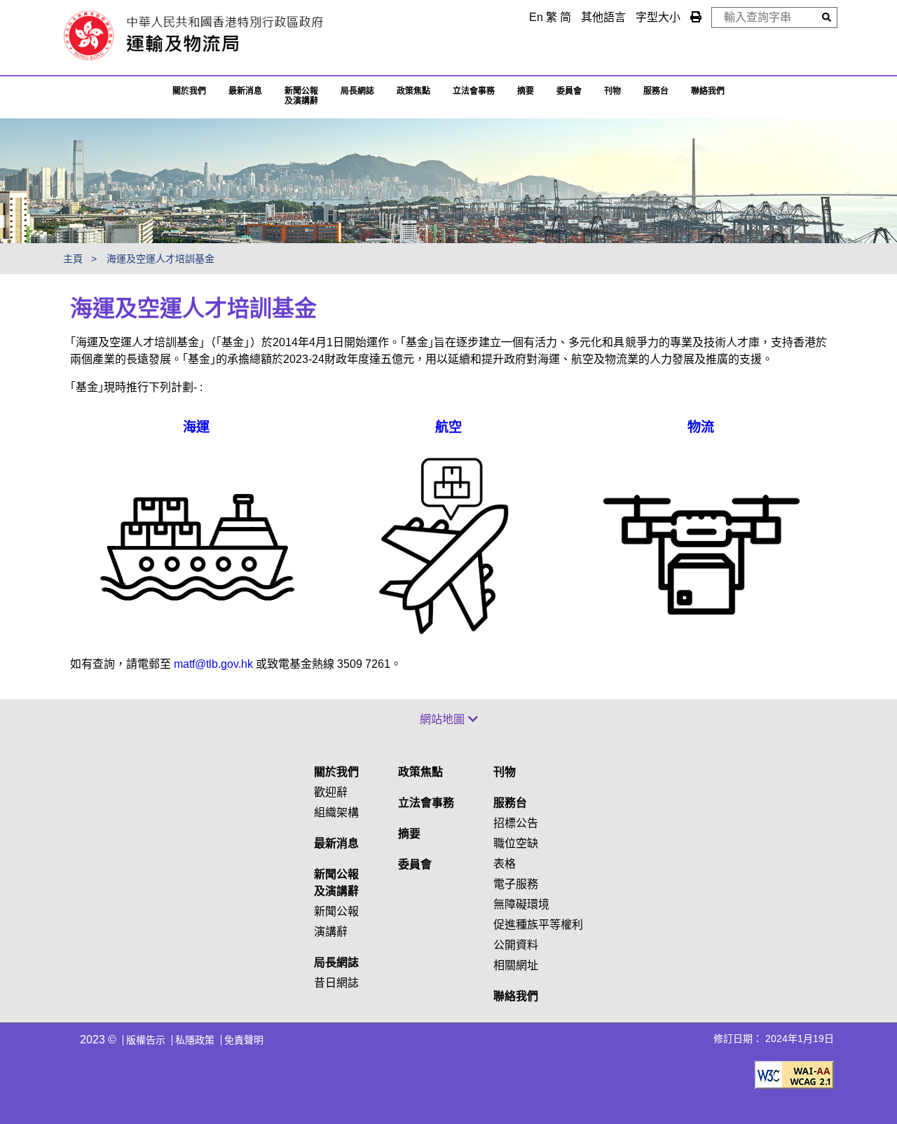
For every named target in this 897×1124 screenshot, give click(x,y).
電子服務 (515, 884)
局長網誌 (336, 962)
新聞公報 (336, 911)
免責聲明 (243, 1040)
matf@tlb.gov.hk (213, 664)
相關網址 (515, 965)
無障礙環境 (521, 904)
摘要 (525, 91)
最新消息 (245, 91)
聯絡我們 (515, 996)
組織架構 (336, 812)
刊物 (612, 91)
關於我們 (189, 91)
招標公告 (515, 823)
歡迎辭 (331, 792)
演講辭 (331, 932)
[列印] (695, 16)
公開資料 (515, 945)
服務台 (656, 91)
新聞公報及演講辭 (301, 96)
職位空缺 (515, 843)
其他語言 (603, 17)
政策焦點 (413, 91)
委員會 (569, 91)
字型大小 (658, 17)
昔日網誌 (336, 983)
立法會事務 (474, 91)
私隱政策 (194, 1040)
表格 (504, 864)
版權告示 (145, 1040)
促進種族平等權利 (538, 925)
